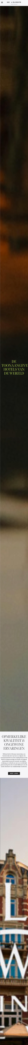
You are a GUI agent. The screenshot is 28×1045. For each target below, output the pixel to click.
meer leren (14, 773)
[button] (24, 2)
